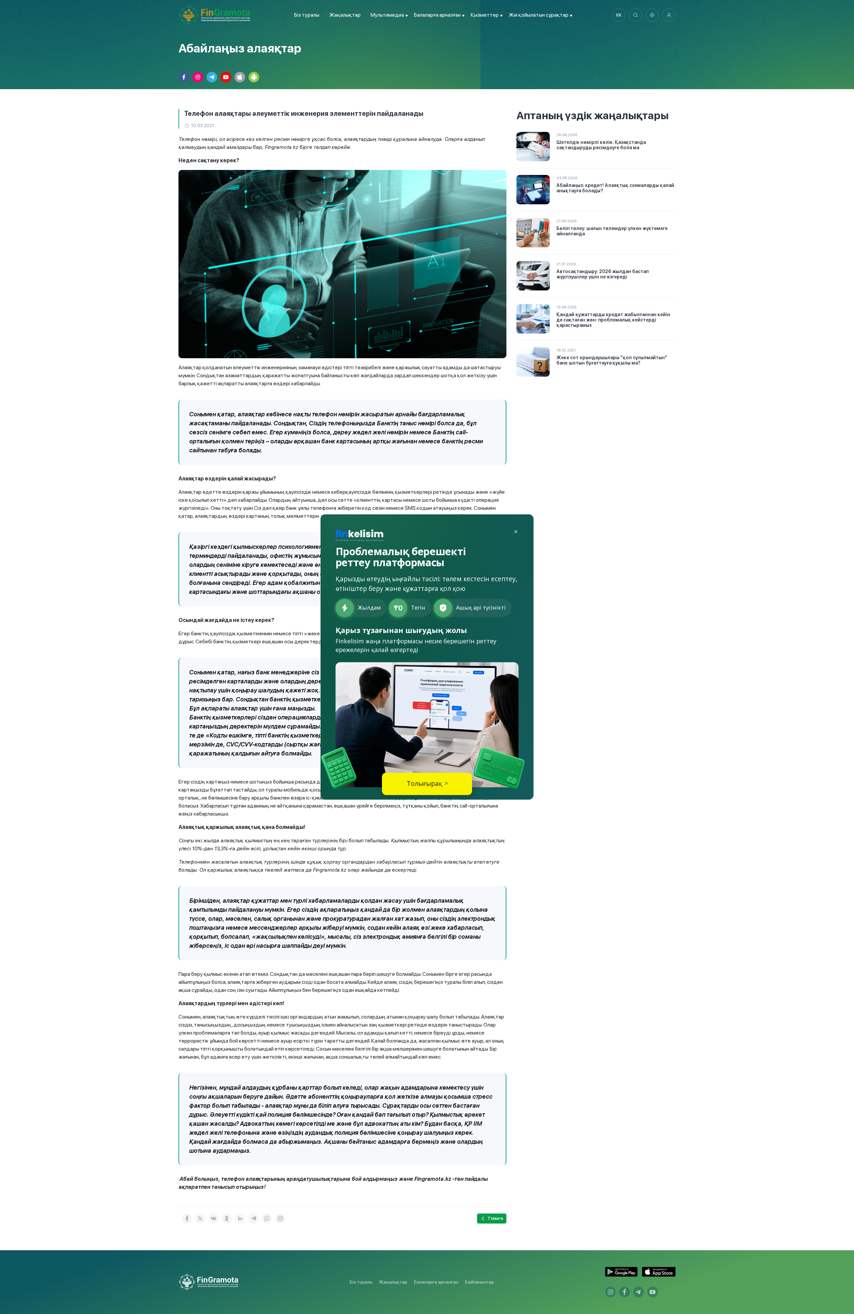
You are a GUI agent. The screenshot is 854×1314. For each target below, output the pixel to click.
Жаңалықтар (345, 15)
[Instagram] (280, 1219)
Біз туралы (306, 15)
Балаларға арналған (436, 1282)
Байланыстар (479, 1282)
